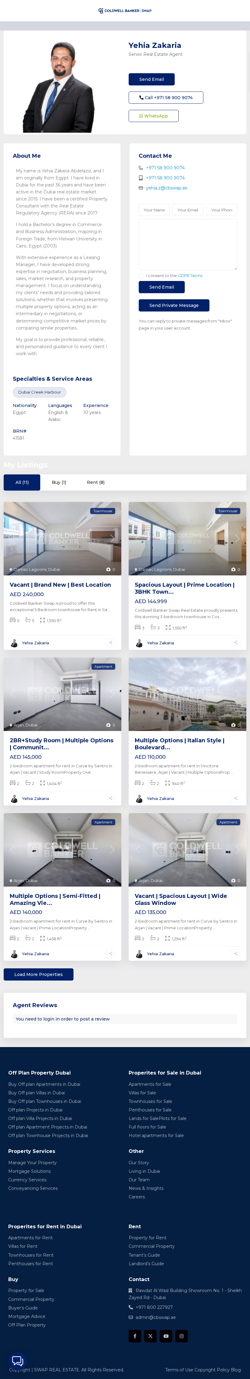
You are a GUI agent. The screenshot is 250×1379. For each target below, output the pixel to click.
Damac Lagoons (30, 569)
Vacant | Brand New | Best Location (60, 584)
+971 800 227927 (154, 1307)
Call (168, 97)
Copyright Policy (212, 1370)
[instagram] (181, 1336)
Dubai (54, 569)
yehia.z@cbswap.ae (167, 188)
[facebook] (135, 1336)
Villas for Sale (142, 1093)
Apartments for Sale (150, 1084)
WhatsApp (155, 116)
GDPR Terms (190, 275)
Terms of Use (179, 1370)
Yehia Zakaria (155, 45)
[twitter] (150, 1336)
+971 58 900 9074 (165, 168)
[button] (18, 1361)
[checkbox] (141, 275)
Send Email (151, 79)
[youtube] (166, 1336)
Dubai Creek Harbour (39, 392)
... (109, 609)
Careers (137, 1197)
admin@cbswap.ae (156, 1317)
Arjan (19, 724)
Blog (236, 1370)
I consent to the (174, 275)
